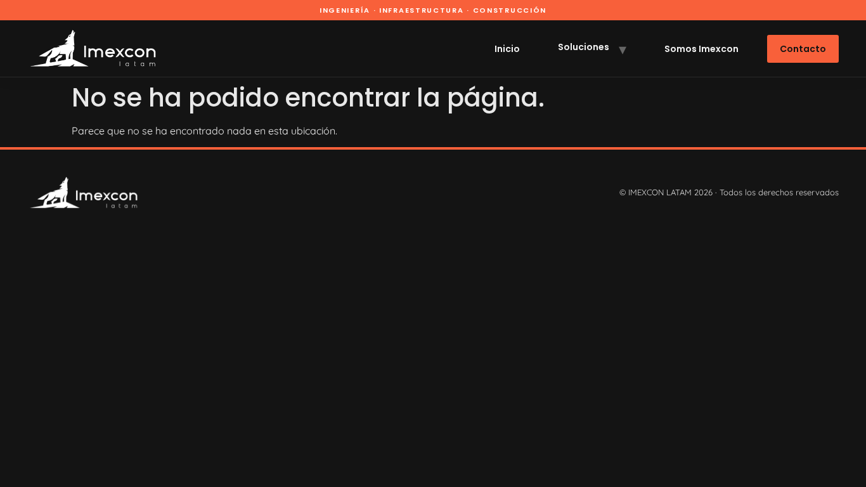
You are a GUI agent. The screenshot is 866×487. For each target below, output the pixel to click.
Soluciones (583, 47)
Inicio (507, 48)
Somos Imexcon (701, 48)
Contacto (803, 48)
